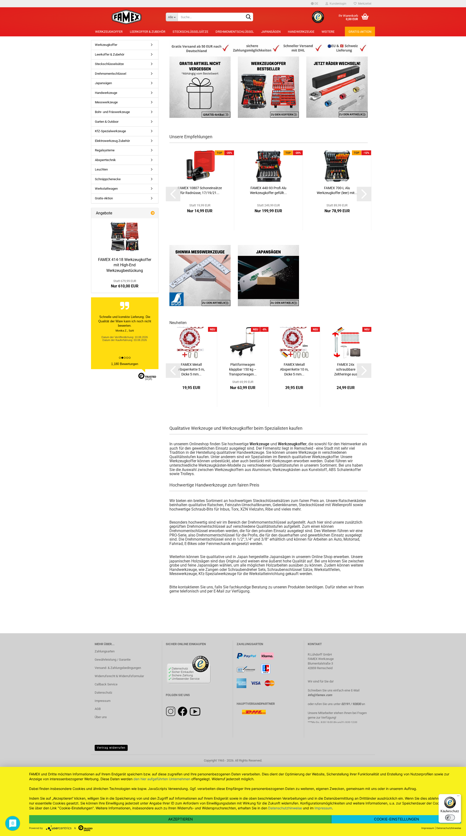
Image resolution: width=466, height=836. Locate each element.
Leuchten (101, 169)
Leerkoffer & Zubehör (147, 31)
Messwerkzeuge (106, 102)
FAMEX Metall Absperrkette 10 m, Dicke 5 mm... (294, 369)
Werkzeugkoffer (109, 31)
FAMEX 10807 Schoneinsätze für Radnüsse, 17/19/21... (200, 190)
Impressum (102, 701)
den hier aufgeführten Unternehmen (161, 779)
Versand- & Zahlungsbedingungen (118, 668)
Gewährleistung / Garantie (113, 659)
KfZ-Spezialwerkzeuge (110, 131)
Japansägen (271, 31)
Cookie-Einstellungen (396, 819)
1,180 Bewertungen (124, 364)
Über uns (101, 717)
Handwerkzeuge (301, 31)
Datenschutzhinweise (285, 808)
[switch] (450, 817)
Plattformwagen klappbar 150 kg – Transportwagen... (243, 369)
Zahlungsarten (105, 651)
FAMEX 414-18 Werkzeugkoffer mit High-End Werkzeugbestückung (124, 265)
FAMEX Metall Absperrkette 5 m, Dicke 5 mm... (191, 369)
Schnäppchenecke (108, 179)
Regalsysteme (105, 150)
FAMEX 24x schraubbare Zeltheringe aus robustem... (345, 370)
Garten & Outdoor (106, 121)
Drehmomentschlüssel (235, 31)
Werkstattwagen (106, 188)
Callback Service (106, 684)
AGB (98, 709)
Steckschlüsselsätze (190, 31)
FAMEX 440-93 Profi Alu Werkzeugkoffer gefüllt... (268, 190)
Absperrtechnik (105, 160)
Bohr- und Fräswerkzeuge (112, 112)
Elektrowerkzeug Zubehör (112, 141)
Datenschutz (103, 692)
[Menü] (458, 797)
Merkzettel (364, 3)
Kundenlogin (337, 3)
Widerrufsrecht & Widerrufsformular (119, 676)
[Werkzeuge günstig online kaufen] (126, 17)
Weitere (328, 31)
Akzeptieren (180, 819)
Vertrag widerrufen (111, 747)
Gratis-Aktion (360, 31)
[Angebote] (153, 213)
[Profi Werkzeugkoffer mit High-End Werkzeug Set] (125, 236)
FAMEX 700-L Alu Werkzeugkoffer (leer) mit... (337, 190)
